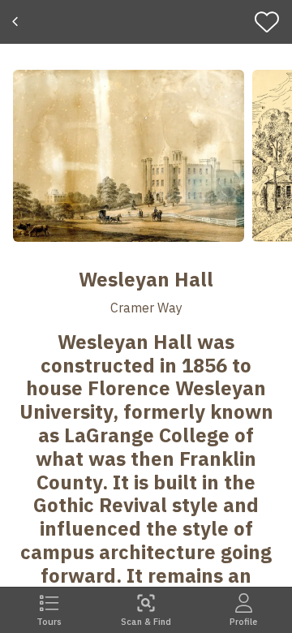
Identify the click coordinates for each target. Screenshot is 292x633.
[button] (128, 156)
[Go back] (17, 22)
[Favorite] (270, 22)
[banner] (146, 22)
